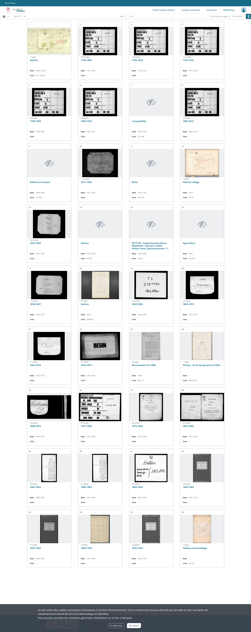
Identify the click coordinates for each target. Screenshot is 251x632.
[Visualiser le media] (49, 41)
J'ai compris (134, 625)
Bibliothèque (229, 10)
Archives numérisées (190, 10)
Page (121, 16)
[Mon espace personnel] (243, 10)
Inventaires (212, 10)
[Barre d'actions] (248, 16)
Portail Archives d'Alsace (164, 10)
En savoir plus (116, 625)
